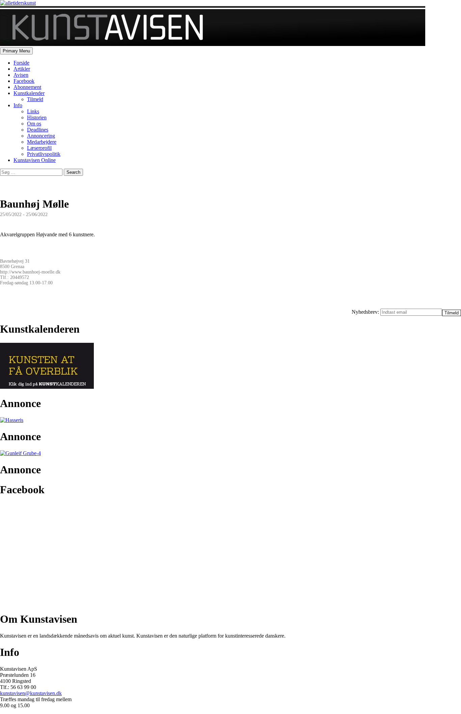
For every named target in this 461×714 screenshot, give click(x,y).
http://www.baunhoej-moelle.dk (30, 272)
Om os (34, 123)
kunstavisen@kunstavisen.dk (31, 693)
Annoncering (41, 136)
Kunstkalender (29, 93)
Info (17, 105)
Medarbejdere (41, 142)
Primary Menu (16, 50)
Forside (21, 63)
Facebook (23, 81)
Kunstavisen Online (34, 160)
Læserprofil (39, 148)
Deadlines (37, 130)
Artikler (21, 69)
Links (33, 111)
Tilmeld (35, 99)
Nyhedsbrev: (366, 312)
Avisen (20, 75)
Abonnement (27, 87)
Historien (37, 117)
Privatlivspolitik (43, 154)
